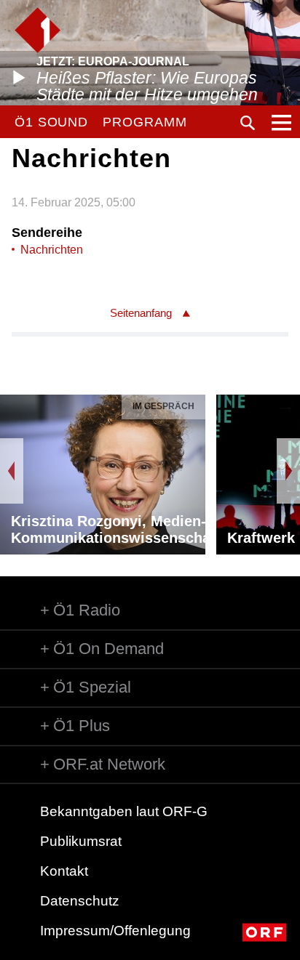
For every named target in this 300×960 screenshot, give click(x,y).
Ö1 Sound (51, 122)
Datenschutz (79, 900)
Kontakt (64, 871)
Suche (247, 123)
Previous (11, 471)
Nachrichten (51, 249)
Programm (144, 122)
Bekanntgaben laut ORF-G (124, 811)
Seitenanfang (141, 313)
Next (288, 471)
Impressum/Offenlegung (115, 930)
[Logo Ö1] (37, 30)
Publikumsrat (81, 841)
